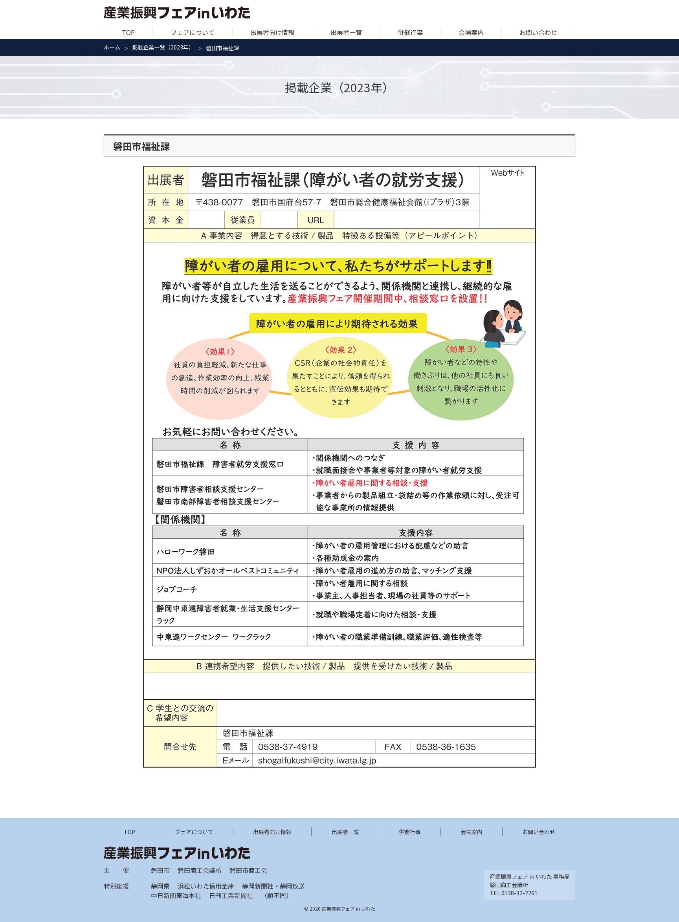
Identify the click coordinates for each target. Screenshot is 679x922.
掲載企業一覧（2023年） (163, 47)
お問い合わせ (538, 32)
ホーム (112, 47)
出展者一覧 (346, 32)
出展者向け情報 (272, 32)
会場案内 (471, 32)
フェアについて (193, 32)
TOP (128, 32)
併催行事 (410, 32)
